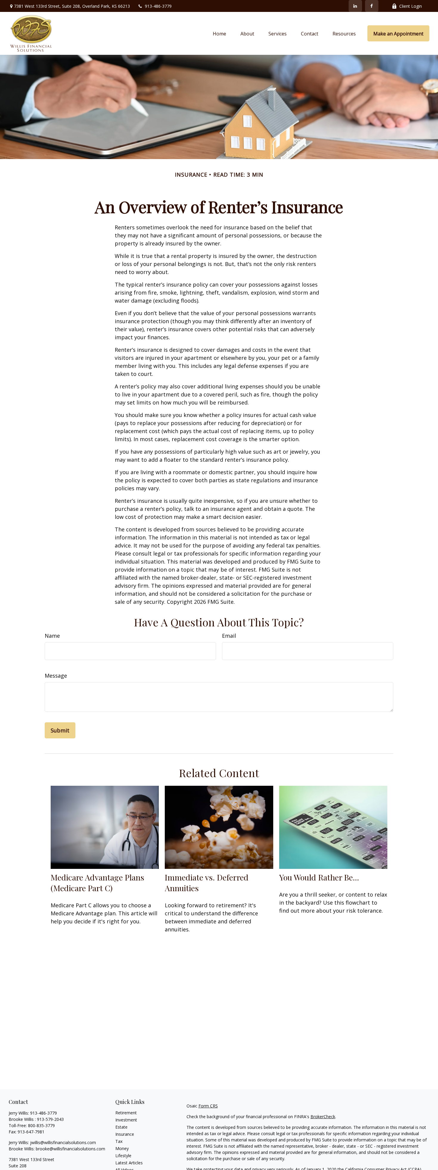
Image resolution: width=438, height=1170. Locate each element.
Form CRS (208, 1106)
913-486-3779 (158, 6)
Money (122, 1148)
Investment (126, 1120)
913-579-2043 (50, 1119)
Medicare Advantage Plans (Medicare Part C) (97, 882)
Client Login (410, 6)
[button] (219, 33)
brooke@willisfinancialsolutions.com (70, 1149)
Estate (121, 1127)
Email (229, 635)
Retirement (126, 1112)
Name (52, 635)
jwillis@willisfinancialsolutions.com (63, 1142)
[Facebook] (371, 6)
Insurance (124, 1134)
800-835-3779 (41, 1125)
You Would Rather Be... (319, 877)
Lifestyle (123, 1155)
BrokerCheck (322, 1116)
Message (56, 675)
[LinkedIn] (355, 6)
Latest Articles (129, 1163)
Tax (118, 1141)
